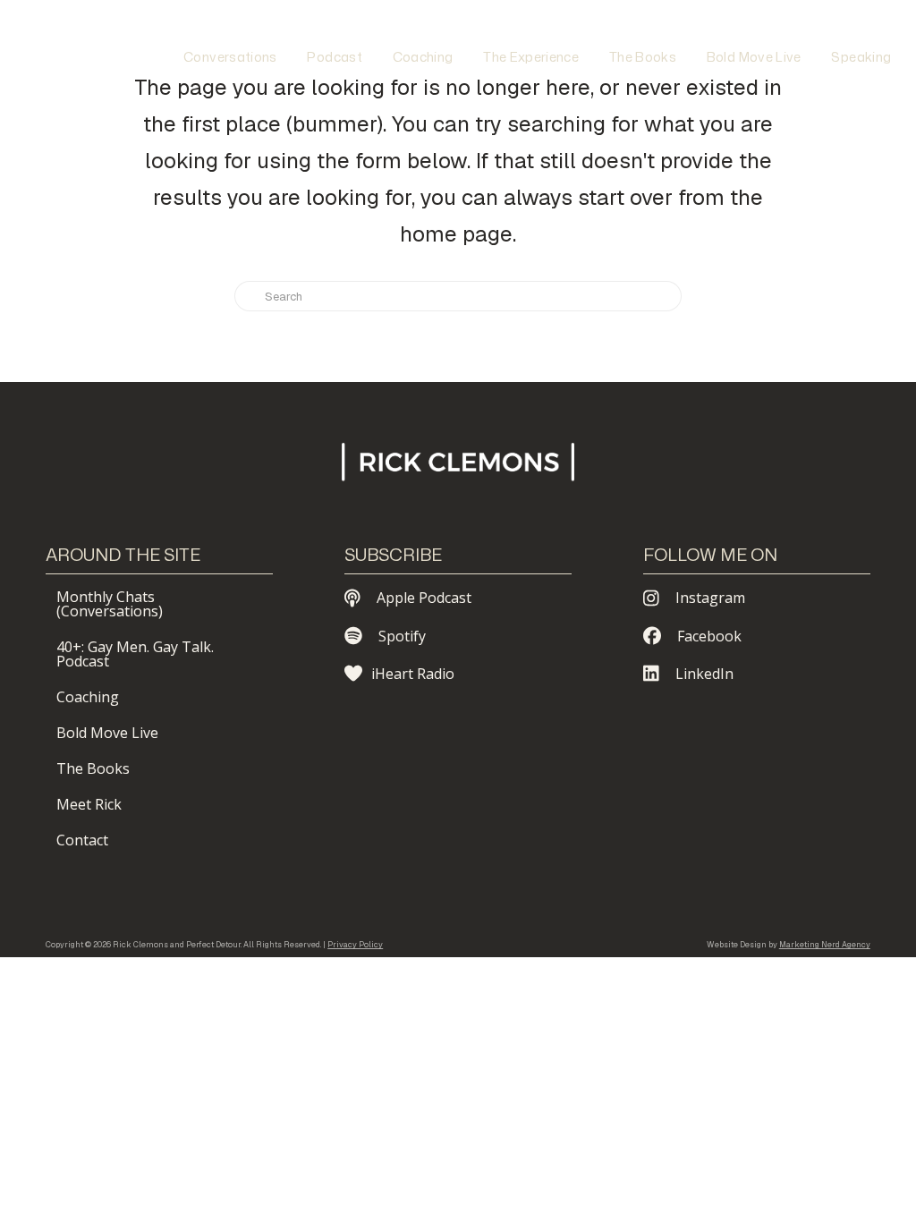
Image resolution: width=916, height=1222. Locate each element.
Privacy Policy (355, 944)
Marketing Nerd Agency (824, 944)
